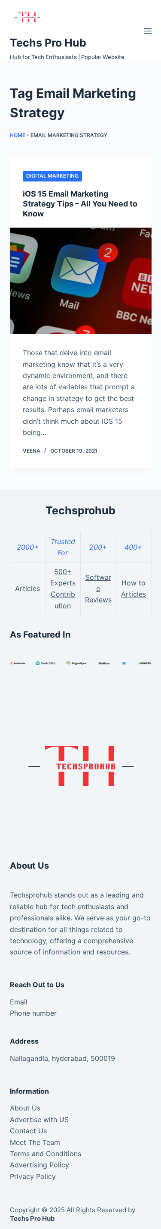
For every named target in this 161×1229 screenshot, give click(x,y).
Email (18, 1002)
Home (17, 135)
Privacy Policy (33, 1176)
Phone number (33, 1013)
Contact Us (28, 1130)
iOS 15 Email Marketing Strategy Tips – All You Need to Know (80, 204)
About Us (25, 1108)
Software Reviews (98, 588)
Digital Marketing (52, 175)
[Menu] (148, 31)
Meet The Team (35, 1142)
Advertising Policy (39, 1164)
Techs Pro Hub (48, 42)
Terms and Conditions (45, 1153)
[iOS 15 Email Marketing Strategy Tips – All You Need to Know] (81, 281)
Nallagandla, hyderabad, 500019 (62, 1058)
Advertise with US (39, 1119)
